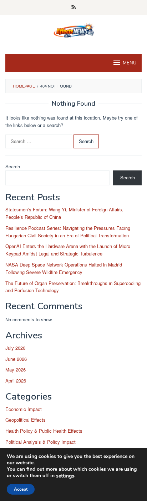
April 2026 (15, 380)
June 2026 (16, 358)
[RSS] (73, 7)
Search (12, 166)
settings (65, 476)
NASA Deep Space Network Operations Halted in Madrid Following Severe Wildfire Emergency (63, 268)
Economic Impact (23, 409)
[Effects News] (73, 30)
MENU (129, 63)
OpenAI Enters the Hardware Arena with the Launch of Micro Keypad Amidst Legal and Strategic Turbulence (67, 250)
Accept (20, 489)
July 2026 (15, 347)
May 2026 (15, 369)
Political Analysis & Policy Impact (40, 441)
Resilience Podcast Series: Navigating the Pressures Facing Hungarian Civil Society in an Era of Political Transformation (67, 232)
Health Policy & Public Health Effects (43, 430)
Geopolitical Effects (25, 419)
